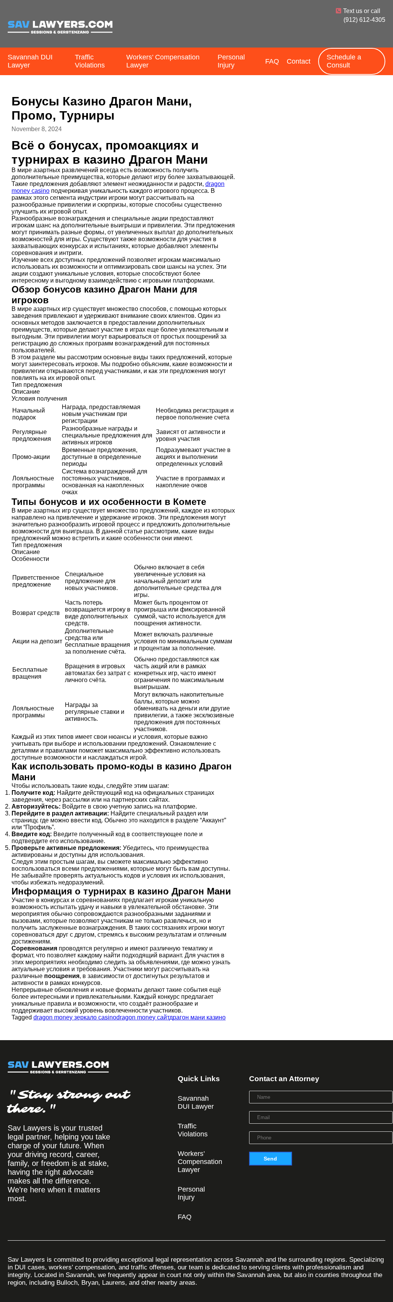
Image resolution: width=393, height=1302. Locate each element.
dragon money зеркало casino (74, 1017)
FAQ (272, 61)
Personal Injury (231, 61)
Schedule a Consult (344, 61)
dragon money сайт (142, 1017)
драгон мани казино (197, 1017)
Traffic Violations (90, 61)
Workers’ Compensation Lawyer (163, 61)
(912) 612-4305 (364, 19)
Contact (298, 61)
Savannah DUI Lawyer (30, 61)
